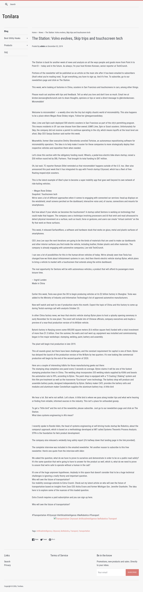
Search (7, 561)
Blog (6, 31)
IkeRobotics (65, 531)
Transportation (84, 531)
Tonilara (20, 586)
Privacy (7, 565)
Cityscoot (56, 531)
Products (16, 45)
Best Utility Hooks (16, 38)
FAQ (6, 52)
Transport (74, 531)
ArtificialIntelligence (44, 531)
